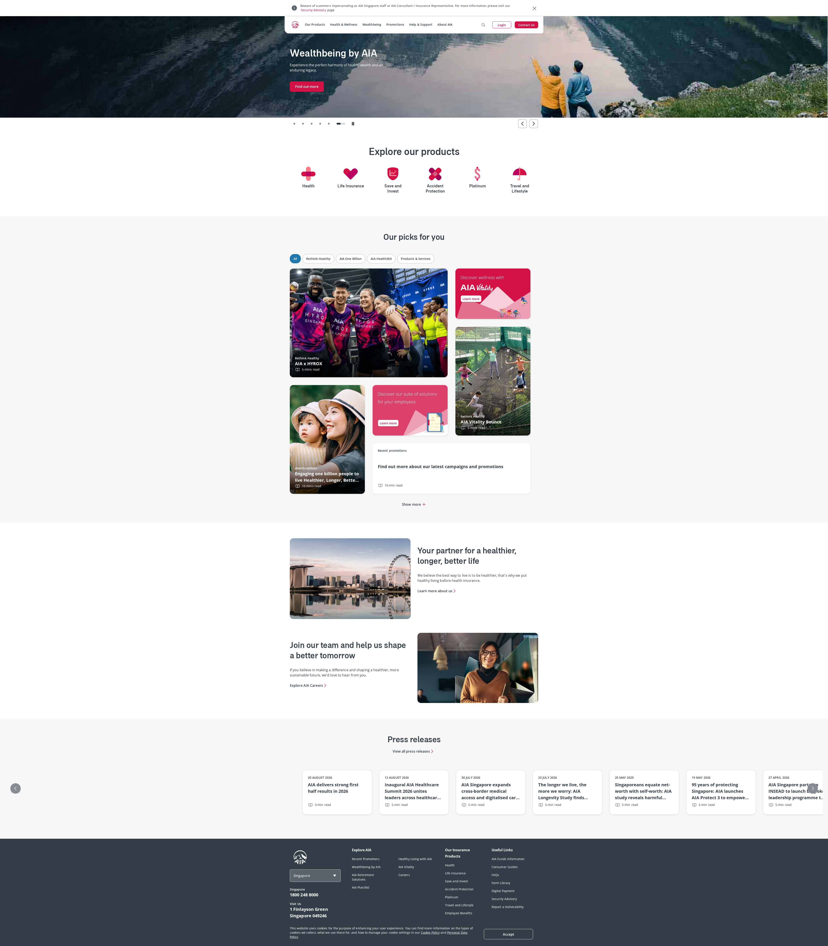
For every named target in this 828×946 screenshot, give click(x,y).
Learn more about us (434, 591)
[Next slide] (533, 123)
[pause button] (353, 123)
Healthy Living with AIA (415, 859)
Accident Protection (459, 889)
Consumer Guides (505, 867)
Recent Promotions (366, 859)
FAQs (495, 875)
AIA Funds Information (508, 859)
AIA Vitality (406, 867)
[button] (298, 123)
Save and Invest (456, 881)
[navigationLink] (295, 24)
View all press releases (411, 751)
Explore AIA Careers (306, 685)
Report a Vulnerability (508, 907)
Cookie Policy (430, 932)
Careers (404, 875)
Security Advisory (313, 10)
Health (450, 865)
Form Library (501, 883)
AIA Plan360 (360, 887)
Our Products (315, 24)
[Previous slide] (522, 123)
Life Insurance (455, 873)
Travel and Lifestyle (459, 905)
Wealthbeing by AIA (366, 867)
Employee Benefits (458, 913)
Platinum (451, 897)
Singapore (301, 875)
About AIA (445, 24)
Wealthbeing (371, 24)
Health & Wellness (343, 24)
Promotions (395, 24)
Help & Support (420, 24)
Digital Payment (503, 891)
